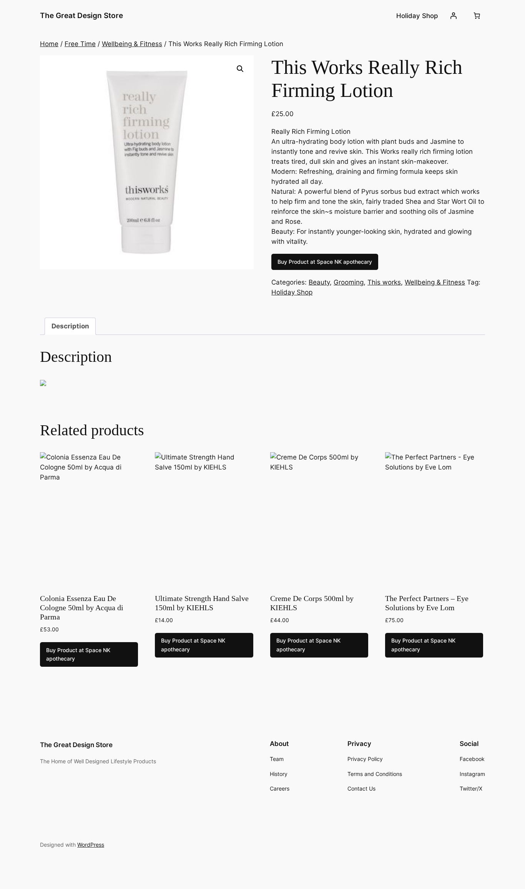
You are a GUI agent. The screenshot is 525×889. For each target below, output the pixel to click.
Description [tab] (70, 326)
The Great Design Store (81, 15)
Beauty (319, 282)
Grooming (349, 282)
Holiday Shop (291, 292)
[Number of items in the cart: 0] (477, 16)
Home (49, 44)
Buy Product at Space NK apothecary (324, 261)
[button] (240, 69)
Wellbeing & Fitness (132, 44)
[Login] (453, 16)
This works (384, 282)
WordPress (90, 844)
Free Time (80, 44)
